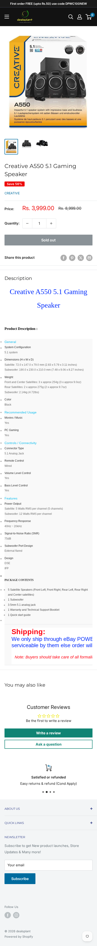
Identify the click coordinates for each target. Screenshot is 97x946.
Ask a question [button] (49, 744)
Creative (12, 193)
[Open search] (70, 16)
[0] (89, 17)
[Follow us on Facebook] (8, 915)
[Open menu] (7, 16)
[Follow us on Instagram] (16, 915)
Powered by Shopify (19, 936)
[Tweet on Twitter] (81, 257)
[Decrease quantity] (27, 223)
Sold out (48, 240)
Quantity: (12, 223)
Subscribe (20, 878)
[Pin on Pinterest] (72, 257)
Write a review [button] (48, 733)
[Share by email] (89, 257)
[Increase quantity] (51, 223)
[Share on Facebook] (63, 257)
